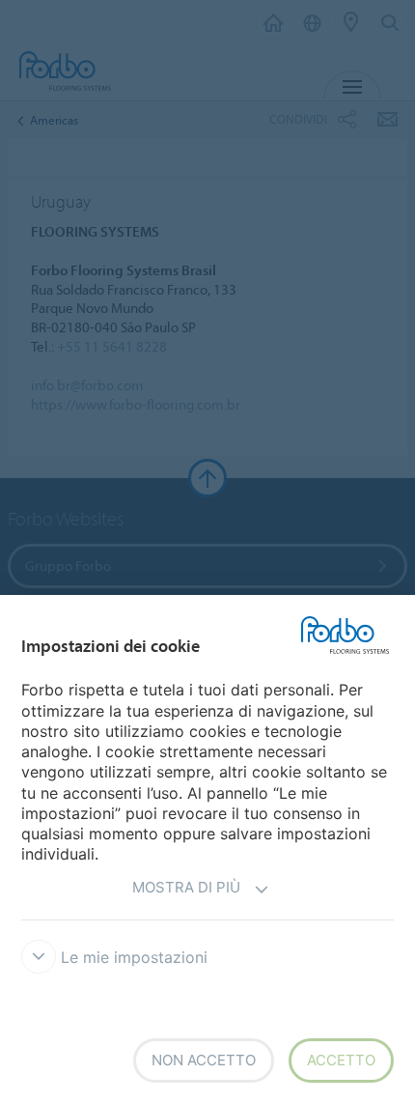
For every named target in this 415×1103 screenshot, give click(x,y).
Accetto (341, 1060)
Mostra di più (186, 887)
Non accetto (204, 1060)
